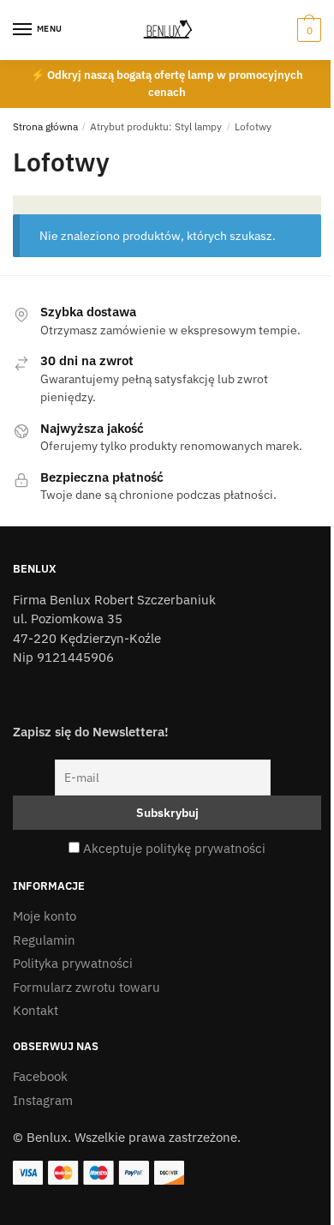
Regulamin (44, 940)
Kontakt (35, 1010)
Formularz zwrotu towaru (86, 987)
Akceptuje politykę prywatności (174, 848)
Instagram (43, 1100)
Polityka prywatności (73, 963)
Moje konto (44, 916)
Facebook (40, 1076)
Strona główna (45, 126)
